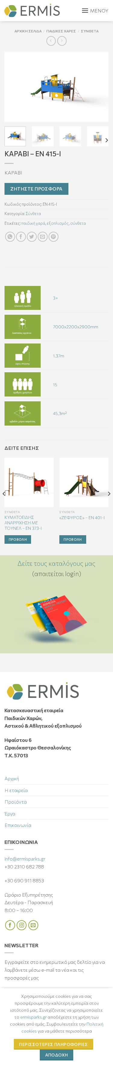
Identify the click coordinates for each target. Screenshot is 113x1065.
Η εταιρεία (16, 790)
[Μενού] (94, 10)
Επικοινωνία (18, 825)
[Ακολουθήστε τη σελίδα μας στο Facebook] (10, 925)
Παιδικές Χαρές (61, 31)
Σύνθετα (90, 31)
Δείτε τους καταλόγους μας (56, 563)
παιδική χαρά (33, 223)
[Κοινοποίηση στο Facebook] (21, 237)
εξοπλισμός (58, 223)
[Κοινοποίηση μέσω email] (43, 237)
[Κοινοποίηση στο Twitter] (32, 237)
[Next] (98, 87)
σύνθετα (78, 223)
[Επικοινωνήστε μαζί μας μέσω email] (33, 925)
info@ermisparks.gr (25, 858)
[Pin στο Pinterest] (53, 237)
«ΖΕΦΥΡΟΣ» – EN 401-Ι (82, 517)
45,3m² (60, 413)
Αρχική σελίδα (28, 31)
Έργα (10, 813)
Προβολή (18, 539)
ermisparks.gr (33, 1017)
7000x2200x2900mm (75, 326)
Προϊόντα (16, 802)
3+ (55, 297)
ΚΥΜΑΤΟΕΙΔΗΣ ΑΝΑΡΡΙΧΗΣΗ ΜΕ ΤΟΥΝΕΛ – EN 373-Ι (23, 522)
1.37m (58, 355)
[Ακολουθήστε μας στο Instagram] (22, 925)
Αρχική (12, 778)
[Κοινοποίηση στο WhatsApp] (10, 237)
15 (55, 384)
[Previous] (14, 87)
